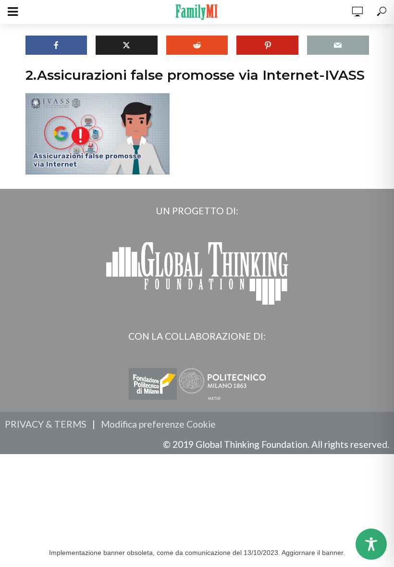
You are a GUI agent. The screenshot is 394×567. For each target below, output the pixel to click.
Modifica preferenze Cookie (158, 424)
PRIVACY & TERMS (45, 424)
